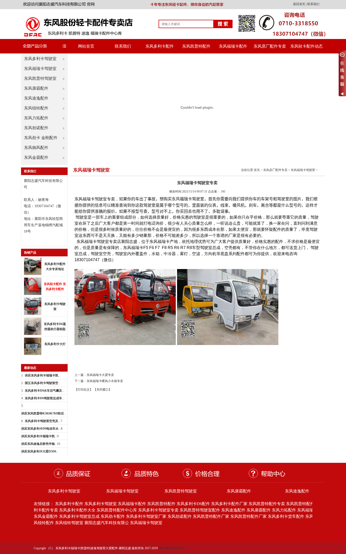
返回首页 (299, 4)
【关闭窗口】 (102, 389)
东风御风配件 (36, 147)
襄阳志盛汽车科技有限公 (106, 523)
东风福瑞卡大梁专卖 (100, 375)
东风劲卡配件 (113, 516)
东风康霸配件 (36, 88)
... (43, 375)
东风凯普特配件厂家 (211, 516)
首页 (257, 170)
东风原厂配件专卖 (270, 46)
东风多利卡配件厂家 (229, 504)
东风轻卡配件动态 (306, 46)
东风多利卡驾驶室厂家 (146, 516)
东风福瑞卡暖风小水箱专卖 (105, 381)
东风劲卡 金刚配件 (40, 138)
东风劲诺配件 (36, 128)
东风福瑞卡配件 (233, 46)
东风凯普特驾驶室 (40, 78)
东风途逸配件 (36, 98)
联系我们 (313, 4)
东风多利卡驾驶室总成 (79, 516)
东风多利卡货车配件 (286, 516)
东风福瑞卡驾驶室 (40, 68)
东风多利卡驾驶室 (40, 58)
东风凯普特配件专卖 (266, 504)
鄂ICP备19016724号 (172, 548)
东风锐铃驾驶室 (69, 523)
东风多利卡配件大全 (77, 510)
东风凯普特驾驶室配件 (200, 510)
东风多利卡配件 (159, 46)
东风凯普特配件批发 (304, 504)
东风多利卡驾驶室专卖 (158, 510)
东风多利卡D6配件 (193, 504)
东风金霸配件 (36, 157)
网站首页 (86, 46)
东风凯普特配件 (196, 46)
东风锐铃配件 (36, 108)
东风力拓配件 (36, 118)
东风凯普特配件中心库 (117, 510)
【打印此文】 (83, 389)
